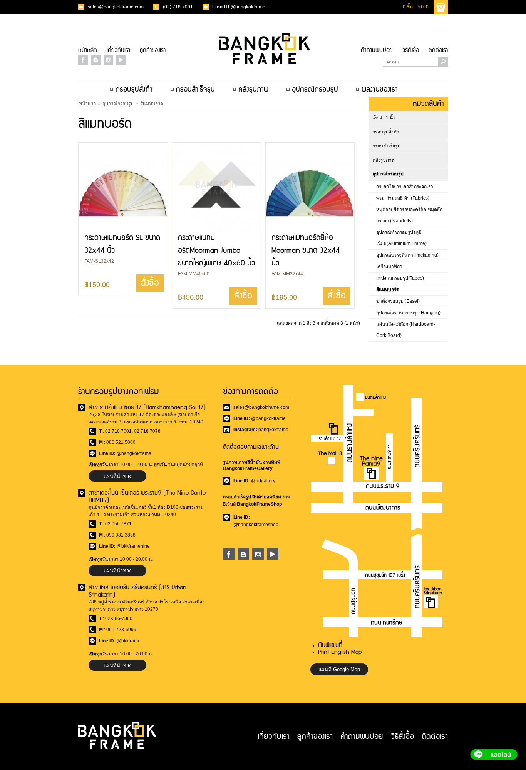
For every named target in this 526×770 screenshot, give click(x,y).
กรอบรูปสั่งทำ (385, 132)
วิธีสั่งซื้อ (410, 50)
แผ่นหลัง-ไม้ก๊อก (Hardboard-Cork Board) (405, 330)
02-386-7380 (118, 618)
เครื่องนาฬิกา (389, 266)
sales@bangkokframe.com (116, 7)
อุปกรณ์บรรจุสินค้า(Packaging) (407, 255)
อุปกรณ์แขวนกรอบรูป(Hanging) (408, 312)
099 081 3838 (121, 535)
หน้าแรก (87, 103)
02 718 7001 (118, 431)
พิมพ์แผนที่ (330, 645)
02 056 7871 (118, 524)
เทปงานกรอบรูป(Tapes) (400, 278)
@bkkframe (129, 640)
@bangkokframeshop (255, 524)
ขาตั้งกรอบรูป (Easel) (398, 301)
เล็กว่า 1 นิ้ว (383, 117)
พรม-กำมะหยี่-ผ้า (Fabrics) (402, 198)
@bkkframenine (133, 546)
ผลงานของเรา (380, 89)
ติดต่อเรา (438, 50)
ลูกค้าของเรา (153, 50)
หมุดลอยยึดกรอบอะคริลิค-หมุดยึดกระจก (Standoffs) (409, 215)
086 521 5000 (121, 442)
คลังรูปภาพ (383, 160)
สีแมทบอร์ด (387, 289)
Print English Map (340, 652)
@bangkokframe (248, 7)
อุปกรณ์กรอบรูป (388, 174)
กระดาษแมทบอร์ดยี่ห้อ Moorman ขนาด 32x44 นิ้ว (305, 251)
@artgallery (263, 480)
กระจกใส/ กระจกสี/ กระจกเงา (404, 186)
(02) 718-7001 (178, 7)
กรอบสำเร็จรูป (386, 145)
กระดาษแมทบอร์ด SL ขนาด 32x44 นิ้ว (122, 244)
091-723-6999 (121, 629)
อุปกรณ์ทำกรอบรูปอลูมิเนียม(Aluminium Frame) (401, 238)
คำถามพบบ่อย (377, 50)
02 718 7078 (147, 431)
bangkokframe (273, 429)
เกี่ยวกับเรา (118, 50)
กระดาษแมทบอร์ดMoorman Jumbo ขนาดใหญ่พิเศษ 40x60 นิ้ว (216, 251)
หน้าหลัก (87, 50)
